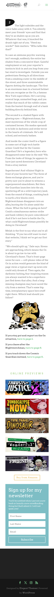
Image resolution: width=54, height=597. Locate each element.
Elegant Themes (28, 588)
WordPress (28, 593)
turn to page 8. (33, 348)
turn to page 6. (25, 339)
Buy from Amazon (27, 477)
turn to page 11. (35, 357)
